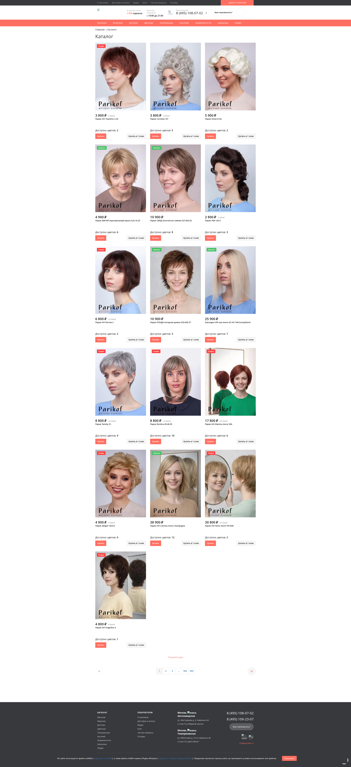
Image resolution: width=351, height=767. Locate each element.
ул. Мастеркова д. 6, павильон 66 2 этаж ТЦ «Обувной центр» (193, 722)
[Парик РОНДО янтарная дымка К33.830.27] (175, 281)
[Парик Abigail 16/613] (120, 484)
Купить (100, 136)
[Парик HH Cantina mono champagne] (175, 484)
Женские (102, 23)
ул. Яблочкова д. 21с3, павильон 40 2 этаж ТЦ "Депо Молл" (194, 740)
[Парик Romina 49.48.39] (175, 383)
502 (185, 670)
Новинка (101, 148)
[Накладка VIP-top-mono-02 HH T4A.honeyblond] (230, 281)
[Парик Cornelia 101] (175, 77)
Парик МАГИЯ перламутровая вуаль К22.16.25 (117, 220)
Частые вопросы (158, 2)
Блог (145, 2)
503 (191, 670)
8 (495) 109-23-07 (240, 719)
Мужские (118, 23)
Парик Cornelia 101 (159, 119)
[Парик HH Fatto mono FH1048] (230, 484)
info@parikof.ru (246, 743)
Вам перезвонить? (223, 12)
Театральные (166, 23)
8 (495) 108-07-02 (189, 13)
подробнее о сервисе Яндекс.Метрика (175, 758)
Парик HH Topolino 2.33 (106, 119)
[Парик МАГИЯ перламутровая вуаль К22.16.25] (120, 179)
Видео (136, 2)
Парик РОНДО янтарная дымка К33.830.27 (170, 322)
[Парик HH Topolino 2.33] (120, 77)
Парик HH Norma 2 (104, 322)
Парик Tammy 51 (103, 424)
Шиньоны (223, 23)
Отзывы (174, 2)
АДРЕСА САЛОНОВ (237, 2)
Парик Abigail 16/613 (105, 525)
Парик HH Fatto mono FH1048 (219, 525)
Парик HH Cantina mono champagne (167, 525)
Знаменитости (203, 23)
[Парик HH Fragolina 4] (120, 586)
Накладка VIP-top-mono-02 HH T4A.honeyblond (227, 322)
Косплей (184, 23)
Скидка (101, 46)
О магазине (102, 2)
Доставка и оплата (121, 2)
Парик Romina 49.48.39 (161, 424)
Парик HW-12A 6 (213, 220)
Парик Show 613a (213, 119)
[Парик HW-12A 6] (230, 179)
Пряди (238, 23)
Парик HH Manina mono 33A (218, 424)
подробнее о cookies (103, 758)
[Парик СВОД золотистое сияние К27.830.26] (175, 179)
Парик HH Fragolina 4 (105, 627)
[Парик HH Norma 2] (120, 281)
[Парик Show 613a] (230, 77)
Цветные (148, 23)
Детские (133, 23)
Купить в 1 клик (136, 136)
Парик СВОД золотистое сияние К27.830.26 (171, 220)
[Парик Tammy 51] (120, 383)
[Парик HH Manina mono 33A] (230, 383)
